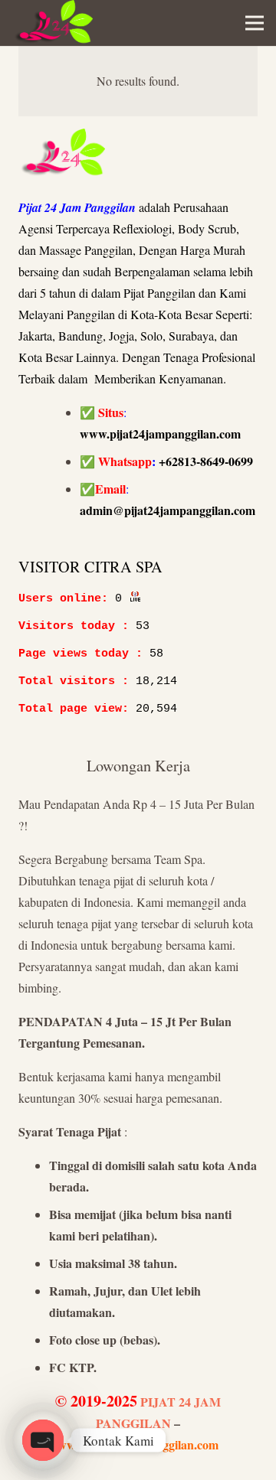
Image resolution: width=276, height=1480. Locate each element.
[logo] (52, 23)
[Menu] (254, 23)
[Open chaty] (43, 1440)
